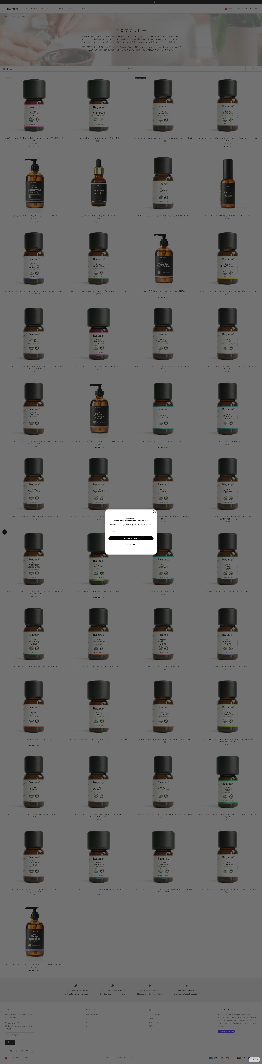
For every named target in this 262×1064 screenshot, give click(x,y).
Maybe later (131, 544)
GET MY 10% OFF (131, 538)
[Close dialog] (154, 512)
